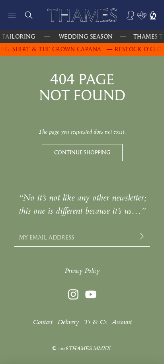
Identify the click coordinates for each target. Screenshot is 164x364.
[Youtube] (90, 294)
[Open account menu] (130, 15)
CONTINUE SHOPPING (82, 152)
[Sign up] (143, 237)
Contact (43, 322)
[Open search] (28, 15)
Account (121, 322)
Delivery (68, 322)
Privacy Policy (82, 271)
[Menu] (12, 15)
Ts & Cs (95, 322)
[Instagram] (73, 294)
